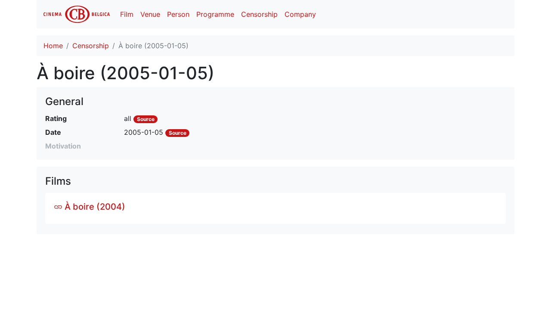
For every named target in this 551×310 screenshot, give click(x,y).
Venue (150, 14)
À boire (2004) (93, 207)
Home (53, 45)
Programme (215, 14)
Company (300, 14)
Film (126, 14)
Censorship (259, 14)
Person (178, 14)
